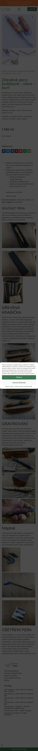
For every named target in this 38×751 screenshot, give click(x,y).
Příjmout (19, 377)
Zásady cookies (9, 386)
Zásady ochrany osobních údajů (23, 386)
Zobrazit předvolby (19, 383)
